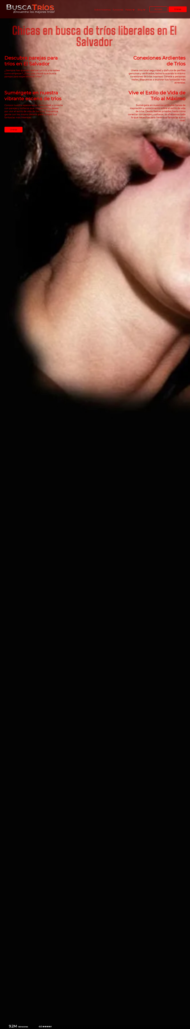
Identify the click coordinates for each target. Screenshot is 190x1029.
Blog (140, 10)
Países (128, 10)
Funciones (118, 9)
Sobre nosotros (102, 9)
